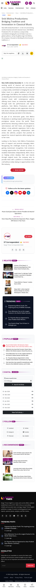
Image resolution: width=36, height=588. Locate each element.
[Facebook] (7, 192)
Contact (6, 577)
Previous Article (19, 209)
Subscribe (30, 565)
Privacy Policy (19, 577)
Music (17, 13)
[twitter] (16, 249)
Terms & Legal (28, 577)
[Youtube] (20, 192)
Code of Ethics (9, 581)
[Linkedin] (28, 192)
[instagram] (19, 249)
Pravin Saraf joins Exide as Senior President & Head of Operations (18, 212)
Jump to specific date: (10, 378)
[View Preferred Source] (27, 53)
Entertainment (20, 8)
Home (3, 13)
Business (11, 8)
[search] (34, 3)
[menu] (2, 3)
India (5, 8)
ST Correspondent (13, 45)
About (11, 577)
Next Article (17, 216)
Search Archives (18, 385)
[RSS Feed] (23, 249)
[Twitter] (11, 192)
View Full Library (18, 412)
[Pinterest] (24, 192)
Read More (17, 170)
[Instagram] (16, 192)
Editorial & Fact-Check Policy (23, 581)
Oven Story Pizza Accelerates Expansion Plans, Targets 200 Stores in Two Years (18, 220)
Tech (27, 8)
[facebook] (12, 249)
